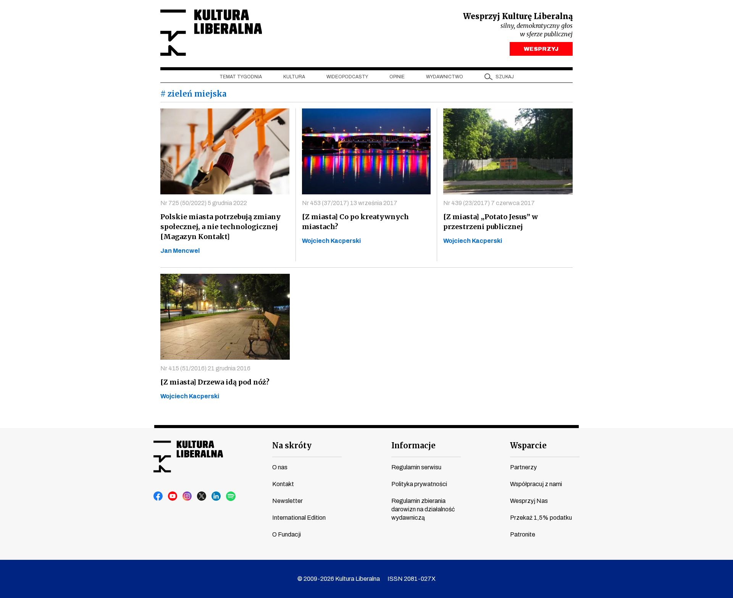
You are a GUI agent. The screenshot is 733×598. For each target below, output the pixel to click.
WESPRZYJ (541, 49)
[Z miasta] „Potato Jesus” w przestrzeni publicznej (490, 221)
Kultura (294, 76)
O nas (279, 467)
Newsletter (287, 501)
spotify (231, 496)
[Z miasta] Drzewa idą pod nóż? (215, 382)
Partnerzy (523, 467)
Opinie (397, 76)
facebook (158, 496)
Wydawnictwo (444, 76)
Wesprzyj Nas (529, 501)
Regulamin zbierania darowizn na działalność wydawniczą (423, 509)
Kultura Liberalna (211, 33)
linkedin (216, 496)
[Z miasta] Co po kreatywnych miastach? (355, 221)
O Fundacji (286, 534)
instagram (187, 496)
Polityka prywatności (419, 484)
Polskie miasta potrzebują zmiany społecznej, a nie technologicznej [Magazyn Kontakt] (220, 226)
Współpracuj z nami (536, 484)
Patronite (522, 534)
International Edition (299, 517)
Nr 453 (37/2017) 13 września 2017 (349, 203)
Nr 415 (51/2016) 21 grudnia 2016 (205, 368)
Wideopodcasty (347, 76)
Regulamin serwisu (416, 467)
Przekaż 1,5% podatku (541, 517)
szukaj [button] (505, 76)
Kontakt (283, 484)
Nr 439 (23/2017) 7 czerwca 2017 (489, 203)
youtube (173, 496)
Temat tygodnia (241, 76)
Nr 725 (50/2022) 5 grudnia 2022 (203, 203)
